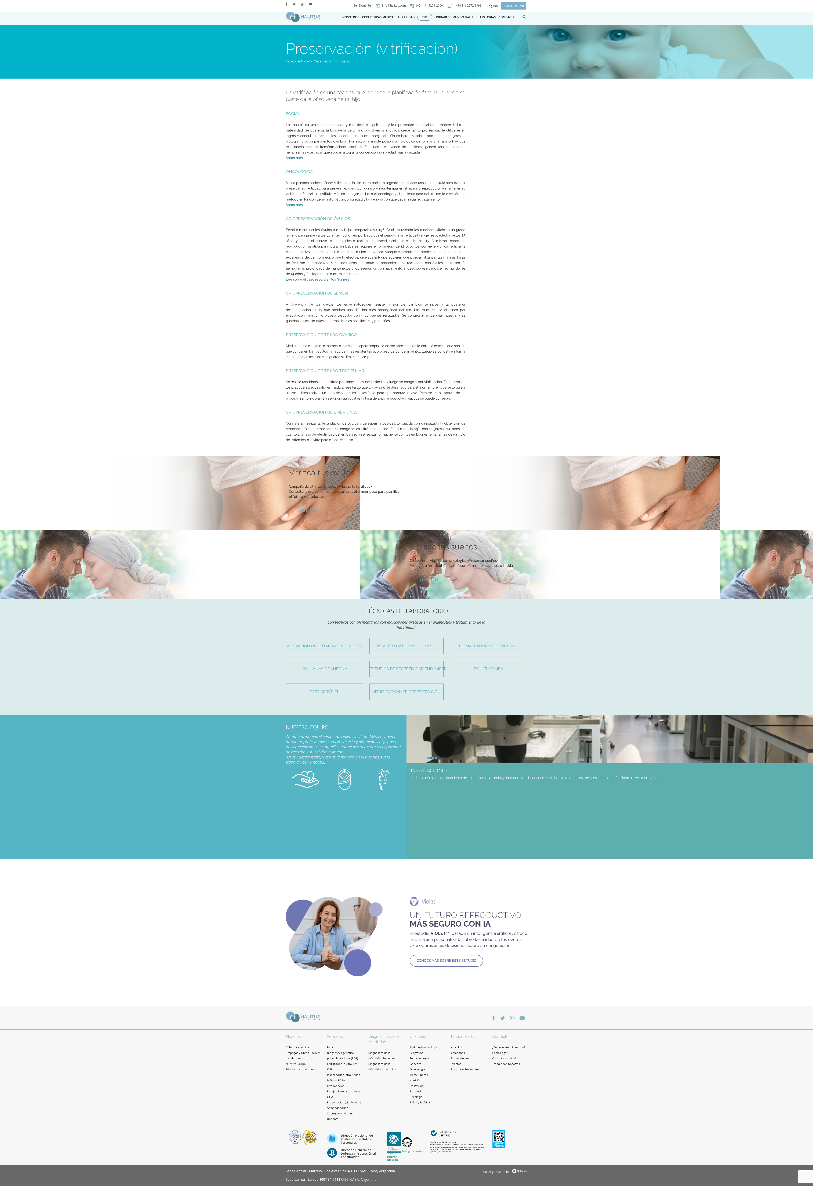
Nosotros (350, 17)
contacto (507, 17)
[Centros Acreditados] (295, 1137)
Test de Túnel (324, 691)
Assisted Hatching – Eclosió (407, 646)
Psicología (416, 1091)
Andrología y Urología (423, 1047)
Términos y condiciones (301, 1069)
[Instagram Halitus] (302, 4)
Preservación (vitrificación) (344, 1102)
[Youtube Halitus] (310, 4)
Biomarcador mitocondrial (488, 646)
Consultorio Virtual (504, 1058)
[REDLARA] (310, 1137)
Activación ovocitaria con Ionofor (324, 646)
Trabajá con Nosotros (506, 1064)
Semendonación (337, 1108)
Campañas (458, 1053)
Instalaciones (294, 1058)
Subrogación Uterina (340, 1113)
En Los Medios (460, 1058)
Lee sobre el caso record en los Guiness (317, 279)
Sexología (416, 1097)
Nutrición (415, 1080)
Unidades (442, 17)
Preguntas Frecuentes (465, 1069)
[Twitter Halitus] (294, 4)
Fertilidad (406, 17)
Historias (488, 17)
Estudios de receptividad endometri (407, 669)
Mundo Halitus (464, 17)
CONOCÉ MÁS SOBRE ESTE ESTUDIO (446, 961)
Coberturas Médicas (378, 17)
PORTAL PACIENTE (513, 6)
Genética (415, 1064)
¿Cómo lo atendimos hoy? (508, 1047)
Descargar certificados (392, 1158)
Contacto (500, 1036)
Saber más (294, 158)
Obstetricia (417, 1086)
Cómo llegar (499, 1053)
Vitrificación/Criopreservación (406, 691)
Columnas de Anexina (324, 669)
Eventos (456, 1064)
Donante (332, 1119)
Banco (331, 1047)
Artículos (456, 1047)
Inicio (290, 61)
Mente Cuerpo (419, 1075)
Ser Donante (363, 5)
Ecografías (416, 1053)
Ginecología (417, 1069)
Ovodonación (335, 1086)
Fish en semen (488, 669)
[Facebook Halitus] (286, 4)
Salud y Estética (420, 1102)
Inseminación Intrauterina (343, 1075)
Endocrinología (419, 1058)
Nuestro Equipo (296, 1064)
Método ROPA (336, 1080)
